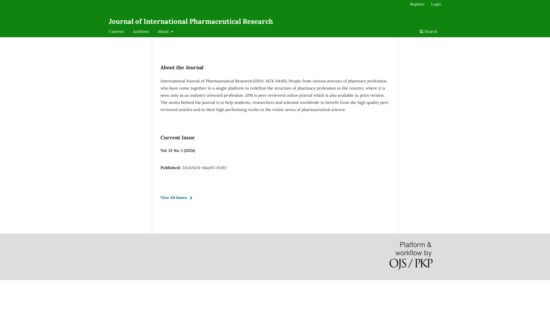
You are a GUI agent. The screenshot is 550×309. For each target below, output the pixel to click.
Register (417, 4)
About (164, 31)
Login (436, 4)
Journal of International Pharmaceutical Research (191, 21)
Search (430, 31)
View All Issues (173, 197)
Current (116, 31)
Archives (141, 31)
